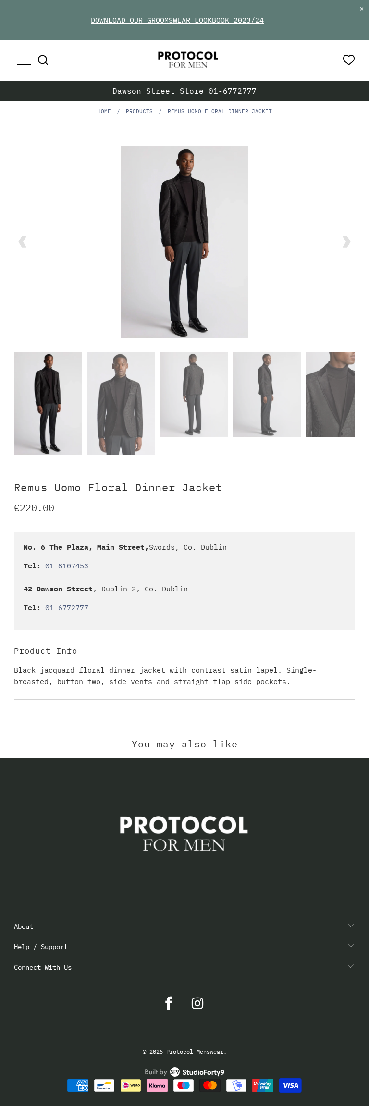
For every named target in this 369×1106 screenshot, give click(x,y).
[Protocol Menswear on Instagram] (197, 1003)
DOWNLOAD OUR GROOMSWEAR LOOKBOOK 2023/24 (177, 19)
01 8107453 (66, 565)
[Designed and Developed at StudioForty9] (184, 1074)
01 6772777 (66, 607)
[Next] (346, 242)
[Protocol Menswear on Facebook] (169, 1003)
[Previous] (23, 242)
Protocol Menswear (194, 1051)
